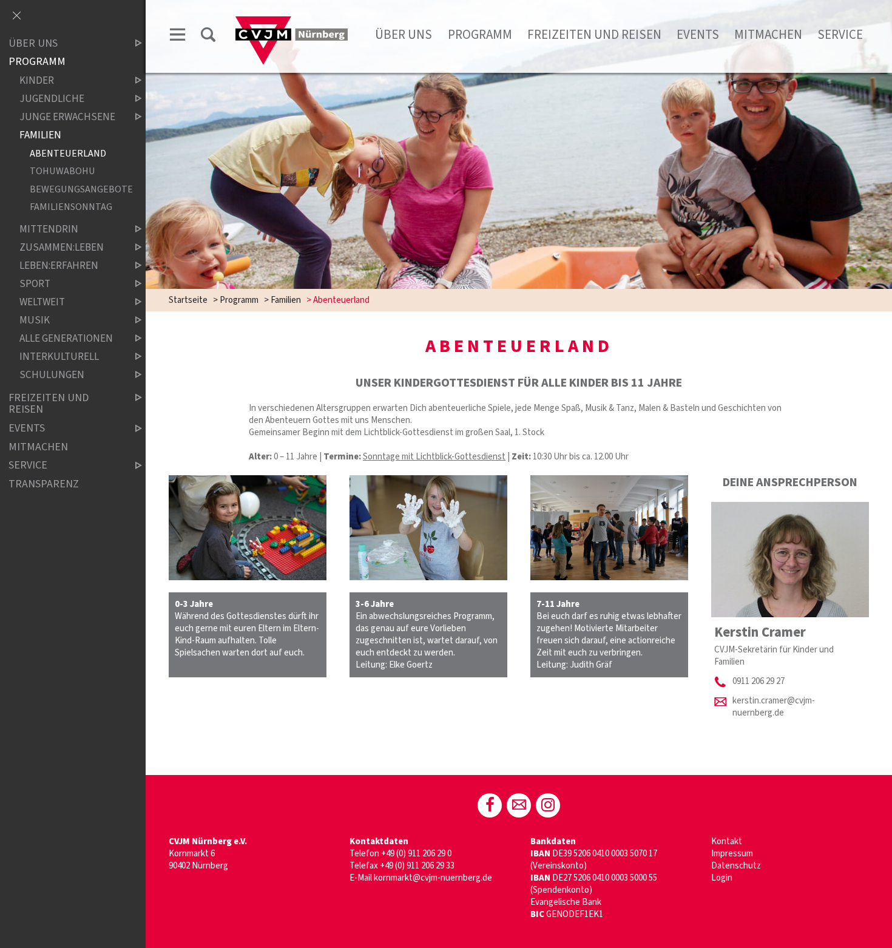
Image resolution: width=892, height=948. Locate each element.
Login (721, 878)
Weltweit (42, 303)
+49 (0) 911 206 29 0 (416, 853)
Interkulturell (59, 357)
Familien (286, 300)
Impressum (732, 853)
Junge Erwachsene (67, 117)
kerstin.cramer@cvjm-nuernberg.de (773, 706)
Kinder (36, 80)
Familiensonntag (71, 207)
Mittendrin (48, 229)
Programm (480, 34)
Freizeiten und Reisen (594, 34)
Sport (34, 284)
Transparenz (43, 484)
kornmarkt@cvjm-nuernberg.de (433, 878)
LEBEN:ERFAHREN (58, 266)
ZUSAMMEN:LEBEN (61, 247)
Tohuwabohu (62, 171)
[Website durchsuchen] (208, 37)
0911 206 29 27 (758, 681)
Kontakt (726, 841)
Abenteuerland (68, 153)
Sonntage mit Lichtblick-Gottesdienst (434, 456)
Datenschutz (736, 865)
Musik (34, 321)
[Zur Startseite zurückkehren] (291, 22)
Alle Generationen (66, 339)
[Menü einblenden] (178, 37)
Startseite (188, 300)
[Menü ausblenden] (16, 16)
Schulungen (51, 375)
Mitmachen (768, 34)
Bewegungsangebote (75, 189)
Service (840, 34)
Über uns (403, 34)
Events (698, 34)
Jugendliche (51, 99)
